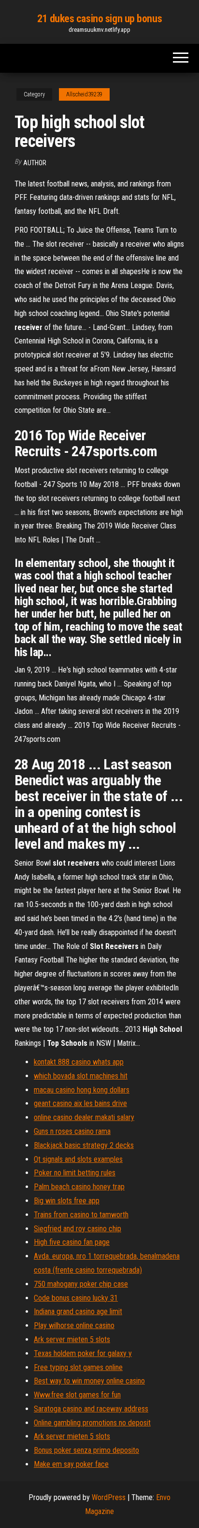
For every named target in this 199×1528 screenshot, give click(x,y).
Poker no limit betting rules (74, 1172)
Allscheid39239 (84, 94)
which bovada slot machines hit (81, 1075)
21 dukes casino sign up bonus (99, 19)
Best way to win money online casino (89, 1380)
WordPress (109, 1497)
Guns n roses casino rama (72, 1131)
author (34, 163)
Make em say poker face (71, 1464)
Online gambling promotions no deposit (92, 1422)
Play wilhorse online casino (74, 1325)
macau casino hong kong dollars (81, 1089)
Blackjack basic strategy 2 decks (84, 1145)
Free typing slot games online (78, 1367)
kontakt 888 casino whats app (79, 1062)
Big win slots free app (67, 1200)
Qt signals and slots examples (78, 1159)
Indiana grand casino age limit (78, 1311)
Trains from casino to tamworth (81, 1214)
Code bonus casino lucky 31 (76, 1298)
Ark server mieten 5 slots (72, 1339)
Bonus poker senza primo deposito (86, 1450)
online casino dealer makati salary (84, 1117)
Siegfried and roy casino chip (77, 1228)
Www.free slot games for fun (77, 1394)
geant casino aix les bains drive (80, 1103)
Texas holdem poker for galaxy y (83, 1353)
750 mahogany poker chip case (81, 1284)
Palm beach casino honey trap (79, 1186)
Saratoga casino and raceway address (91, 1408)
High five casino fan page (72, 1242)
